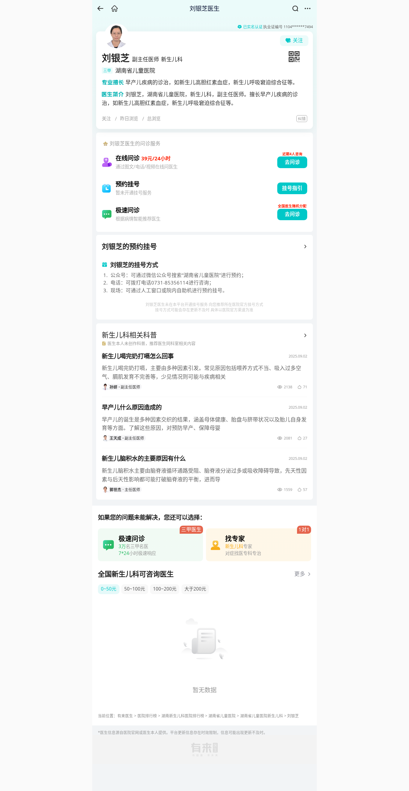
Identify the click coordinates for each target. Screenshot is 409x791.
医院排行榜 (147, 715)
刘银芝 (293, 715)
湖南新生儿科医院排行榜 (182, 715)
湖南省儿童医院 (222, 715)
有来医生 (125, 715)
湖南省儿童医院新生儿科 (261, 715)
